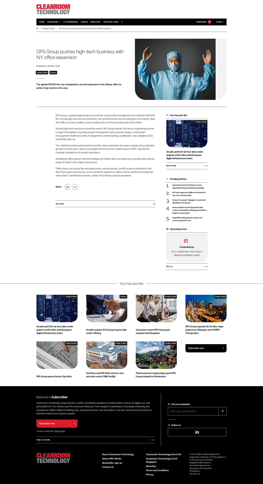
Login (219, 22)
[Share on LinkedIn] (67, 187)
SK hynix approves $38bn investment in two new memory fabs (189, 194)
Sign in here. (60, 431)
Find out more (43, 440)
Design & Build (42, 72)
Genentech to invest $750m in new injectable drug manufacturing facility (189, 186)
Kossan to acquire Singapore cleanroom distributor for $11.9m (189, 201)
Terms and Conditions (157, 470)
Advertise (151, 466)
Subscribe (201, 22)
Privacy (150, 474)
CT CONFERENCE (70, 22)
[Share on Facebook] (75, 187)
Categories (52, 22)
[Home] (37, 28)
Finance (53, 72)
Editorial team (111, 22)
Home (42, 22)
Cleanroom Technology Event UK (163, 454)
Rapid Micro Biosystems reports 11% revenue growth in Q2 (189, 219)
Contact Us (108, 467)
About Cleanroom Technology (118, 454)
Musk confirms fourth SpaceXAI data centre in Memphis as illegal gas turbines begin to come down (189, 210)
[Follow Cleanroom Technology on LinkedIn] (197, 433)
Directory (96, 22)
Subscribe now (196, 348)
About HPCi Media (111, 458)
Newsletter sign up (112, 463)
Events (84, 22)
